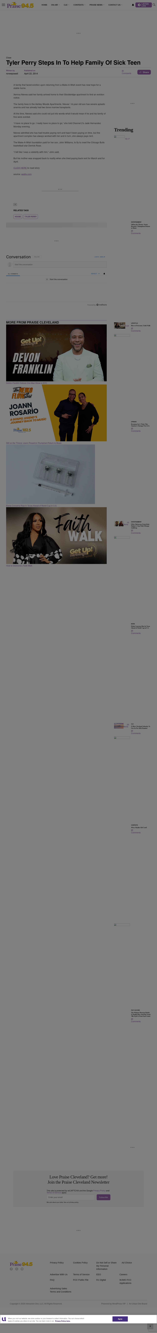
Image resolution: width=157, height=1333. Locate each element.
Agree (120, 1319)
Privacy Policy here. (62, 1321)
